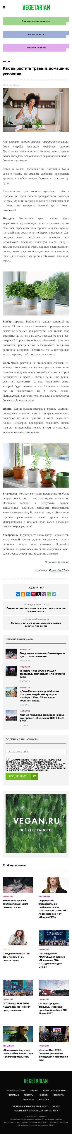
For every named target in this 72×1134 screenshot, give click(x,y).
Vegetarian (55, 570)
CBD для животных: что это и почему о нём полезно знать (16, 957)
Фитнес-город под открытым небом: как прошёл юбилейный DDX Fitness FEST (42, 718)
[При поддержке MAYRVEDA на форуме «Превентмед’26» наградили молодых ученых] (54, 938)
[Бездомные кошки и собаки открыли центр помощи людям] (11, 654)
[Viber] (44, 594)
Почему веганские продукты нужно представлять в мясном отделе (36, 610)
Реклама (44, 1099)
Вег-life (6, 62)
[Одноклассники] (23, 594)
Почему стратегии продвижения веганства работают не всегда (36, 624)
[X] (38, 594)
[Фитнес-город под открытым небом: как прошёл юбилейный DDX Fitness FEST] (11, 715)
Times (65, 570)
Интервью (44, 896)
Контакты (59, 1095)
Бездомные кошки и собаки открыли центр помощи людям (42, 655)
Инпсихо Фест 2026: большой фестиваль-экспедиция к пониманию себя (42, 674)
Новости (25, 649)
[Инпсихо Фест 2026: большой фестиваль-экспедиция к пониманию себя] (11, 671)
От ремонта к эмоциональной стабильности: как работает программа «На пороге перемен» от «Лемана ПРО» (53, 909)
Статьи (6, 949)
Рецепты (28, 1095)
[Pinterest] (33, 594)
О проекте (28, 1099)
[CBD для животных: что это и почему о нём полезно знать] (18, 938)
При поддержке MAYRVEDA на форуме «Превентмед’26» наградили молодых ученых (52, 960)
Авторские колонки (54, 1090)
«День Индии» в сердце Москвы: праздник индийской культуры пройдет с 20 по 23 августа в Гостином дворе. (40, 696)
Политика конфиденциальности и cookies (36, 1106)
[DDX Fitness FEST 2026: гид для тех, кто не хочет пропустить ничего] (18, 988)
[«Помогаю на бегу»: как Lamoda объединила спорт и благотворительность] (18, 1034)
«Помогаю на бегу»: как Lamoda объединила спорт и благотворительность (18, 1053)
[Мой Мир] (28, 594)
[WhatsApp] (49, 594)
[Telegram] (54, 594)
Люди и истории (15, 1090)
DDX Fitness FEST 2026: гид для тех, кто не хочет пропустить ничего (16, 1007)
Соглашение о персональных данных (36, 1111)
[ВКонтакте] (18, 594)
